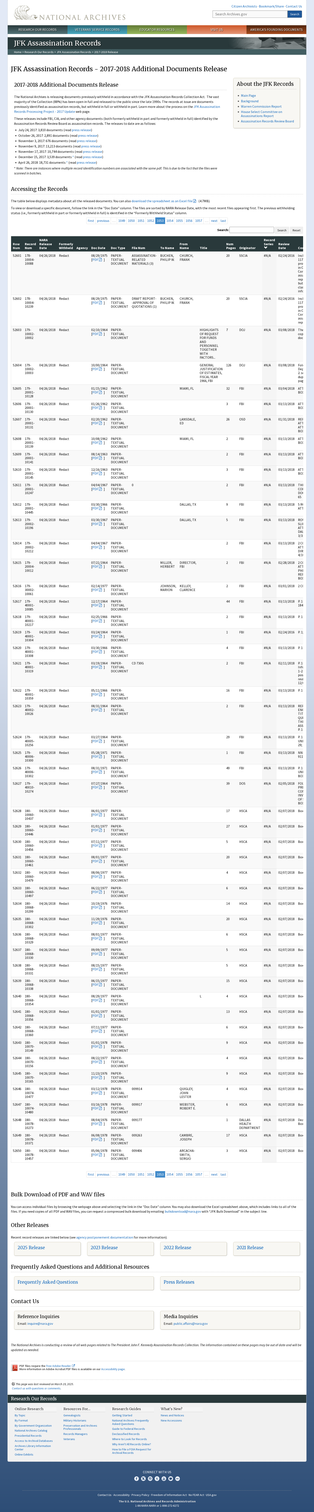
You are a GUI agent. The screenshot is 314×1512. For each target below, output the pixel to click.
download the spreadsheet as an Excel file (162, 201)
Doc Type (118, 248)
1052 (150, 220)
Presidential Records (28, 1436)
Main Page (248, 95)
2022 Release (177, 1247)
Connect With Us (157, 1472)
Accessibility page (113, 1369)
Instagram (150, 1478)
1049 (121, 220)
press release (81, 130)
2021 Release (250, 1247)
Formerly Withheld (66, 246)
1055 (179, 220)
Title (203, 248)
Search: (223, 230)
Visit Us (217, 29)
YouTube (163, 1478)
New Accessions (171, 1420)
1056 (189, 220)
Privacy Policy (140, 1495)
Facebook (136, 1478)
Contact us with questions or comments (36, 1388)
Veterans (69, 1439)
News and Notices (172, 1415)
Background (249, 101)
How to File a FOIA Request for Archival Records (131, 1451)
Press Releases (179, 1282)
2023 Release (104, 1247)
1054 (169, 220)
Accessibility (121, 1495)
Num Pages (231, 246)
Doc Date (98, 248)
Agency (82, 248)
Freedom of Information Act (169, 1495)
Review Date (283, 246)
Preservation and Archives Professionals (80, 1427)
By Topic (20, 1415)
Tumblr (157, 1478)
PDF (95, 259)
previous (103, 220)
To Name (167, 248)
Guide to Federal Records (128, 1429)
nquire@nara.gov (40, 1323)
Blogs (170, 1478)
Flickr (177, 1478)
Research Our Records (37, 29)
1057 (198, 220)
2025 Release (31, 1247)
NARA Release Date (45, 244)
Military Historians (74, 1420)
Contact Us (294, 6)
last (223, 220)
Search (294, 14)
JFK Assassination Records (74, 52)
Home (18, 52)
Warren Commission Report (261, 106)
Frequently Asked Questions (48, 1282)
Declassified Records (126, 1434)
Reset (296, 230)
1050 (131, 220)
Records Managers (75, 1434)
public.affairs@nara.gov (190, 1323)
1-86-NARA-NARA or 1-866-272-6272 (157, 1506)
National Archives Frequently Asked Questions (130, 1422)
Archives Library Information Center (33, 1447)
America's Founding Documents (276, 29)
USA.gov (211, 1495)
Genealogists (72, 1415)
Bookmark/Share (271, 6)
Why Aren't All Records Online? (131, 1444)
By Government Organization (33, 1425)
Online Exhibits (24, 1454)
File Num (138, 248)
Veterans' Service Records (97, 29)
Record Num (30, 246)
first (91, 220)
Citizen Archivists (244, 6)
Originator (247, 248)
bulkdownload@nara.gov (183, 1211)
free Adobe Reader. (59, 1366)
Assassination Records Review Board (267, 121)
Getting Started (122, 1415)
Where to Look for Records (129, 1439)
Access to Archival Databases (34, 1441)
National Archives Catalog (31, 1430)
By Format (21, 1420)
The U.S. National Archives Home (69, 12)
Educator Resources (157, 29)
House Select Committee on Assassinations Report (261, 114)
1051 (141, 220)
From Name (184, 246)
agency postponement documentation (104, 1237)
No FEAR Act (196, 1495)
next (214, 220)
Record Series (269, 242)
